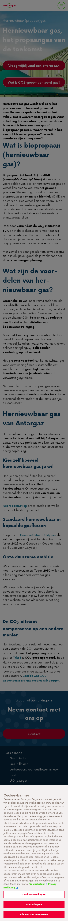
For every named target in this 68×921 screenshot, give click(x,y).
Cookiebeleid (37, 884)
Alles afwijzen (34, 904)
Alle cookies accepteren (34, 914)
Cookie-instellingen (33, 894)
